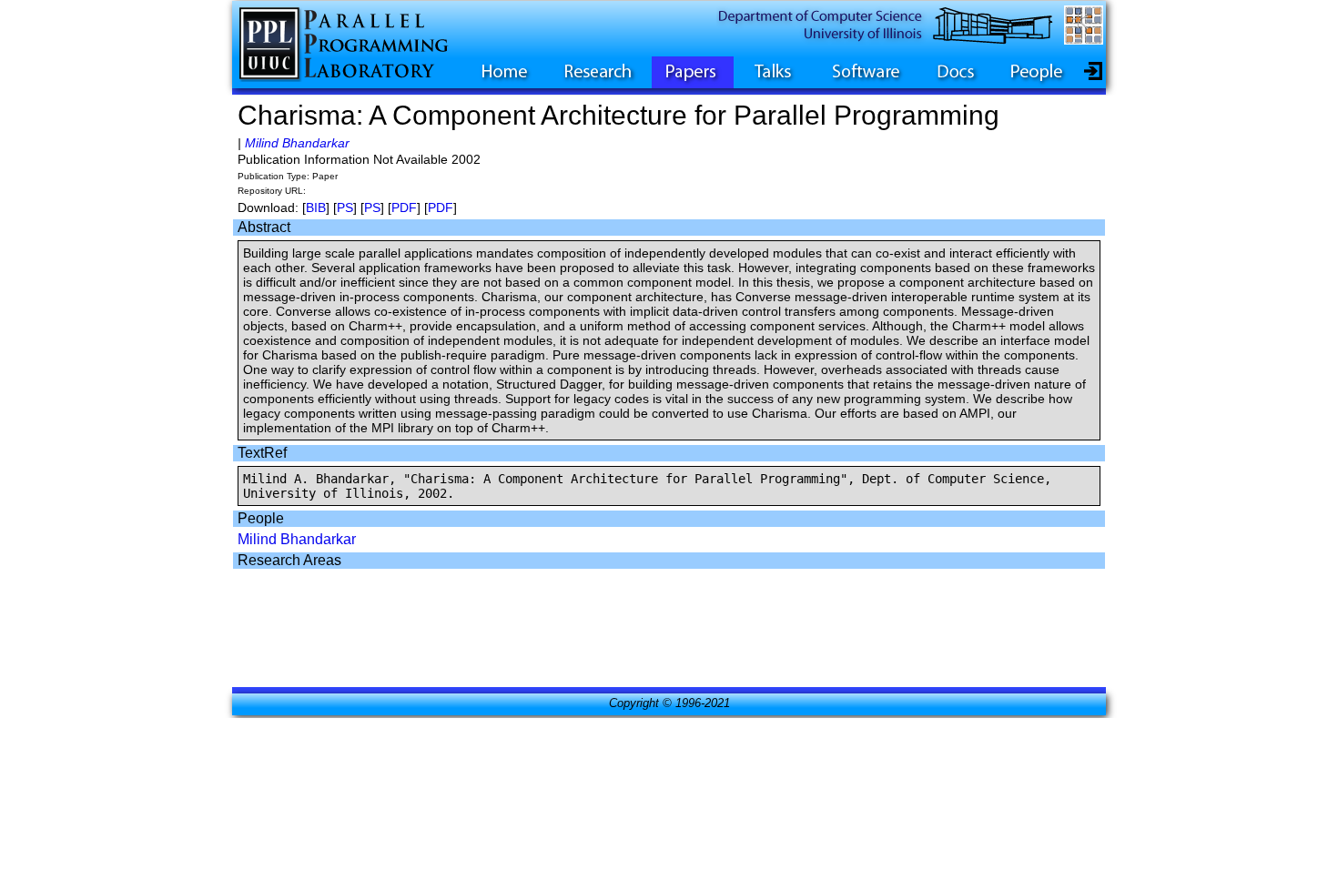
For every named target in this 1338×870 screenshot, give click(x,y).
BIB (316, 207)
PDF (404, 207)
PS (345, 207)
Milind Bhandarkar (297, 143)
